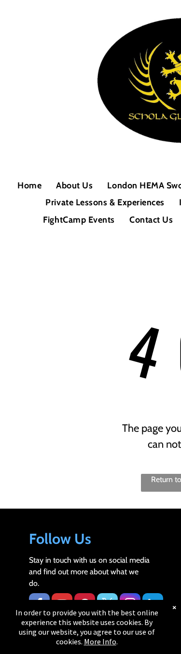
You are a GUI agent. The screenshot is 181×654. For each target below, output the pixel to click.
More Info (100, 641)
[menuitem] (29, 185)
